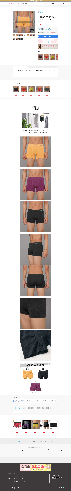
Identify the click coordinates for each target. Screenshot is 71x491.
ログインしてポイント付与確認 (47, 29)
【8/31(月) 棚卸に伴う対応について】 (35, 1)
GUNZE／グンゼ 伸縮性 (54, 400)
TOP (13, 407)
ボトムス (23, 441)
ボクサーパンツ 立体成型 (34, 400)
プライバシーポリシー (25, 478)
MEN (15, 407)
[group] (25, 35)
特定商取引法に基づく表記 (25, 476)
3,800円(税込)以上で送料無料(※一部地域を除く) (35, 0)
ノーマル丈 (24, 407)
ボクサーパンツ (19, 407)
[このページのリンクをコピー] (57, 412)
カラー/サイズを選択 (47, 36)
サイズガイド (16, 475)
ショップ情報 (23, 481)
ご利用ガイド (16, 476)
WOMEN (8, 475)
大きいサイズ (19, 441)
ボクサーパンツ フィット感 (26, 400)
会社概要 (23, 475)
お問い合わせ (16, 481)
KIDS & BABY (9, 478)
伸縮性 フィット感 (16, 401)
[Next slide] (33, 22)
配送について (16, 478)
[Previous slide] (14, 22)
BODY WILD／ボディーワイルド (42, 12)
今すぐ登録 (40, 29)
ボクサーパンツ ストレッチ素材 (44, 400)
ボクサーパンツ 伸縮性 (17, 400)
